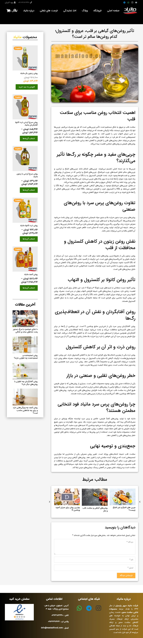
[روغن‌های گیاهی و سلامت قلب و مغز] (122, 490)
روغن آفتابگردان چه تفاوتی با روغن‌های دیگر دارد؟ (26, 383)
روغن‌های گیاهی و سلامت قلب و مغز (122, 509)
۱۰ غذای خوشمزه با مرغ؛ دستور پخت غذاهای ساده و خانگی (25, 331)
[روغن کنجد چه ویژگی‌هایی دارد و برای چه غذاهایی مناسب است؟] (67, 490)
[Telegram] (124, 2)
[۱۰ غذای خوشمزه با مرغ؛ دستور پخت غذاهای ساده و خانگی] (25, 311)
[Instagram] (132, 2)
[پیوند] (130, 10)
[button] (27, 87)
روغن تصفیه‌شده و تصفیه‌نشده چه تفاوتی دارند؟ (26, 357)
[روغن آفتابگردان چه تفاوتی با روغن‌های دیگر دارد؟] (25, 364)
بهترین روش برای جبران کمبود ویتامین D (95, 509)
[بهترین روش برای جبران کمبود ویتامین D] (95, 490)
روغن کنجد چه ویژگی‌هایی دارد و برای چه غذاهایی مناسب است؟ (67, 510)
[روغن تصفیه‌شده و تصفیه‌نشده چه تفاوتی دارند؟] (25, 338)
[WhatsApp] (128, 2)
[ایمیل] (136, 2)
